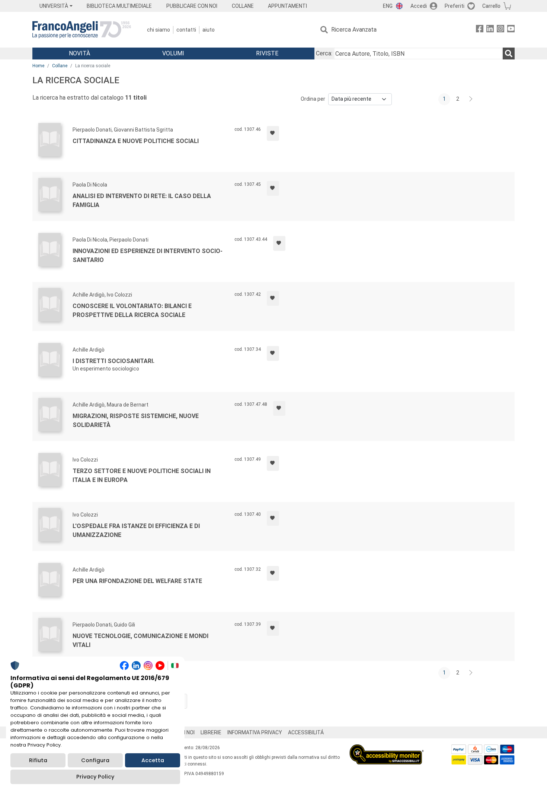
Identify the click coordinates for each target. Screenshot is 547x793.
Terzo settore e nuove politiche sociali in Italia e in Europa (142, 475)
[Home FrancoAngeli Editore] (81, 30)
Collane (59, 65)
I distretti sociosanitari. (113, 361)
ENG (388, 6)
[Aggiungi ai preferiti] (273, 133)
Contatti (186, 30)
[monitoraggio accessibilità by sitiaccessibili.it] (386, 748)
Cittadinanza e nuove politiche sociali (136, 141)
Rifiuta (38, 760)
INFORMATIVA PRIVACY (254, 732)
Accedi (418, 6)
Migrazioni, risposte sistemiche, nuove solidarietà (136, 420)
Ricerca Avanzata (354, 29)
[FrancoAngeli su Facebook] (479, 30)
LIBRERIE (211, 732)
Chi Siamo (158, 30)
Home (38, 65)
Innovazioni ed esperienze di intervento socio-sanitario (148, 255)
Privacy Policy (95, 776)
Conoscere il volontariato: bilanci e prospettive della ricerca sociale (132, 310)
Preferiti (454, 6)
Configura (95, 760)
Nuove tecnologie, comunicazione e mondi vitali (140, 640)
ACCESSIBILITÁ (306, 732)
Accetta (152, 760)
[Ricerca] (509, 53)
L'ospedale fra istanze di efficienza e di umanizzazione (136, 530)
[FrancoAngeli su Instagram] (500, 30)
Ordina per (313, 99)
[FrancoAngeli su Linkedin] (490, 30)
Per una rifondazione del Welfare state (137, 581)
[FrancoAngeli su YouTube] (511, 30)
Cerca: (324, 53)
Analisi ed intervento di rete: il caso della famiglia (142, 200)
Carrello (491, 6)
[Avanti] (471, 99)
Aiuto (208, 30)
